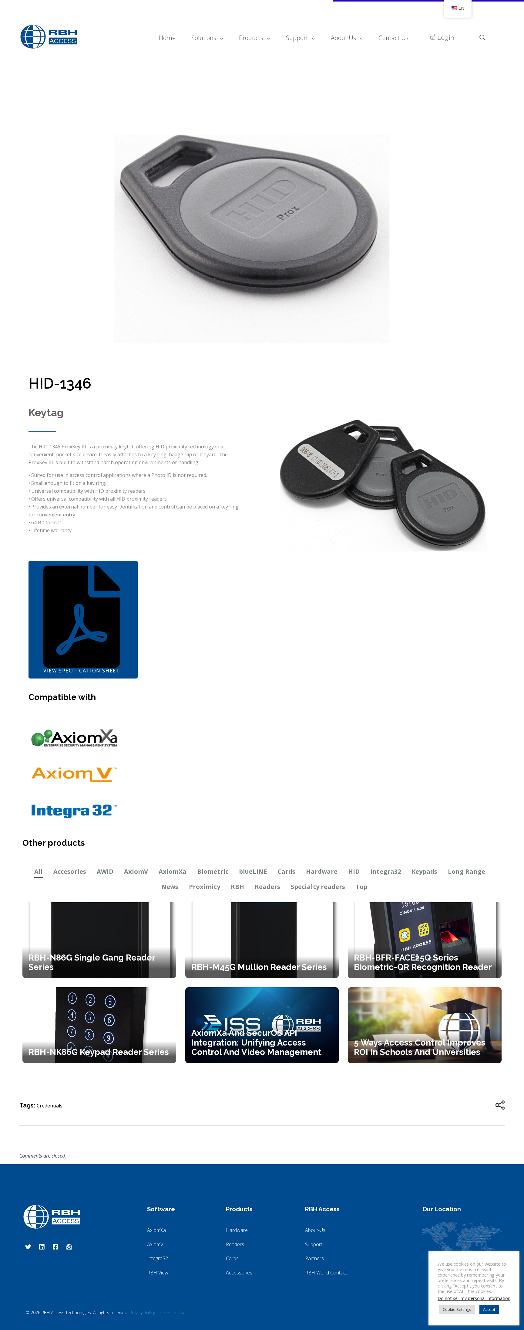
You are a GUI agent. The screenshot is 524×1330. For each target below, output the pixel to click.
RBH (237, 887)
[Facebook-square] (55, 1247)
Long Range (466, 871)
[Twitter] (28, 1247)
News (169, 887)
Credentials (49, 1105)
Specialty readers (318, 887)
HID (354, 871)
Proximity (204, 887)
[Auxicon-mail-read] (69, 1247)
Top (362, 887)
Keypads (424, 871)
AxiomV (136, 871)
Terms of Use (172, 1312)
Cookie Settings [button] (457, 1309)
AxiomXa (172, 871)
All (38, 871)
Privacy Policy (142, 1312)
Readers (267, 887)
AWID (105, 871)
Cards (286, 871)
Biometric (212, 871)
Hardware (322, 871)
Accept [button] (489, 1309)
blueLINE (253, 871)
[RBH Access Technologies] (48, 36)
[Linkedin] (42, 1247)
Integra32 (385, 871)
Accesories (69, 871)
